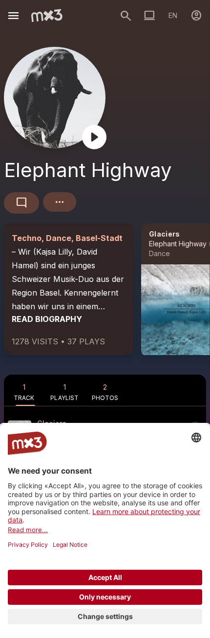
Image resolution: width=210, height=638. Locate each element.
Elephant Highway (178, 243)
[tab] (24, 390)
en (172, 15)
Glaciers (164, 234)
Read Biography (47, 319)
